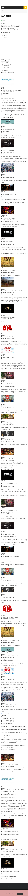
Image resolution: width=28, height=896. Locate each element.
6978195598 (11, 177)
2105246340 (11, 219)
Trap (2, 267)
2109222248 (11, 272)
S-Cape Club (4, 172)
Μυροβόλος (3, 455)
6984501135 (11, 720)
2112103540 (11, 91)
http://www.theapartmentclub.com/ (10, 221)
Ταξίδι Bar (3, 354)
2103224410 (11, 424)
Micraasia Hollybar (5, 287)
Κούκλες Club (4, 314)
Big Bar (2, 333)
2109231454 (11, 318)
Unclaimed (6, 70)
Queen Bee (3, 715)
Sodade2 (3, 191)
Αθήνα (3, 23)
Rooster (3, 419)
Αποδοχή (20, 893)
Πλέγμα (8, 72)
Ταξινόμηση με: (6, 64)
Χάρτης (5, 34)
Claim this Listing (6, 32)
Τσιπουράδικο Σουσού (5, 124)
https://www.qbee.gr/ (7, 723)
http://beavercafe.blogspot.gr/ (9, 95)
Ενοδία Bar (3, 380)
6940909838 (11, 152)
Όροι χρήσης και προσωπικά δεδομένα (9, 886)
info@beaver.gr (5, 93)
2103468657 (11, 196)
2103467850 (11, 28)
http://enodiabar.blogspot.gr (8, 386)
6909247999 (11, 292)
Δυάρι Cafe (3, 402)
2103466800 (11, 243)
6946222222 (11, 244)
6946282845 (11, 338)
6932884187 (11, 129)
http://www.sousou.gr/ (7, 132)
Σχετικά (5, 35)
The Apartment (4, 215)
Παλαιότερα (6, 65)
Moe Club (3, 147)
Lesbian (14, 2)
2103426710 (11, 407)
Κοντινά (5, 37)
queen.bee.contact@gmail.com (9, 721)
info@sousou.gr (5, 131)
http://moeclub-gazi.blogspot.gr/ (9, 153)
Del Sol (2, 436)
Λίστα (3, 72)
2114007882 (11, 718)
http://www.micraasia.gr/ (8, 294)
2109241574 (11, 384)
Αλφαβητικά (6, 67)
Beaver (2, 87)
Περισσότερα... (12, 893)
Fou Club (3, 238)
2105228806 (11, 460)
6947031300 (11, 358)
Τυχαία (5, 68)
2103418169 (11, 441)
